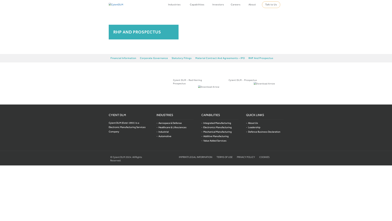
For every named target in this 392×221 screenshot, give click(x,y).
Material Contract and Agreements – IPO (220, 58)
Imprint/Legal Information (195, 157)
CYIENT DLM (117, 115)
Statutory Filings (182, 58)
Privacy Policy (246, 157)
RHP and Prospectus (261, 58)
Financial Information (123, 58)
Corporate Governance (154, 58)
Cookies (264, 157)
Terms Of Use (225, 157)
